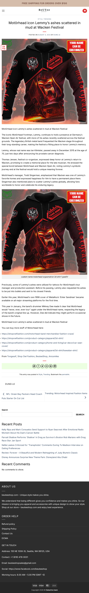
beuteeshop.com (10, 495)
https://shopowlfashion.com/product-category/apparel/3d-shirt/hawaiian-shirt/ (40, 350)
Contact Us (7, 533)
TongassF (11, 356)
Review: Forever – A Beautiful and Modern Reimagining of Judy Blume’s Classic (40, 452)
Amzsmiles (54, 356)
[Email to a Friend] (47, 366)
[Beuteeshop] (44, 11)
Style (40, 19)
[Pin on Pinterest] (51, 366)
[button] (3, 11)
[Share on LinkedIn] (55, 366)
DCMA (5, 538)
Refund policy (8, 524)
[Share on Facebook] (38, 366)
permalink (65, 374)
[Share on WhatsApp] (34, 366)
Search (5, 410)
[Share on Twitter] (42, 366)
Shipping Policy (9, 529)
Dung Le (57, 35)
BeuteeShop (42, 356)
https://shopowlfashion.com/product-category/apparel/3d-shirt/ (32, 338)
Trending (47, 19)
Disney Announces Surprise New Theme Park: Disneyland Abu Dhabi (34, 457)
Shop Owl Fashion (26, 356)
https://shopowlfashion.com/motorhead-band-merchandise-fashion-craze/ (38, 334)
